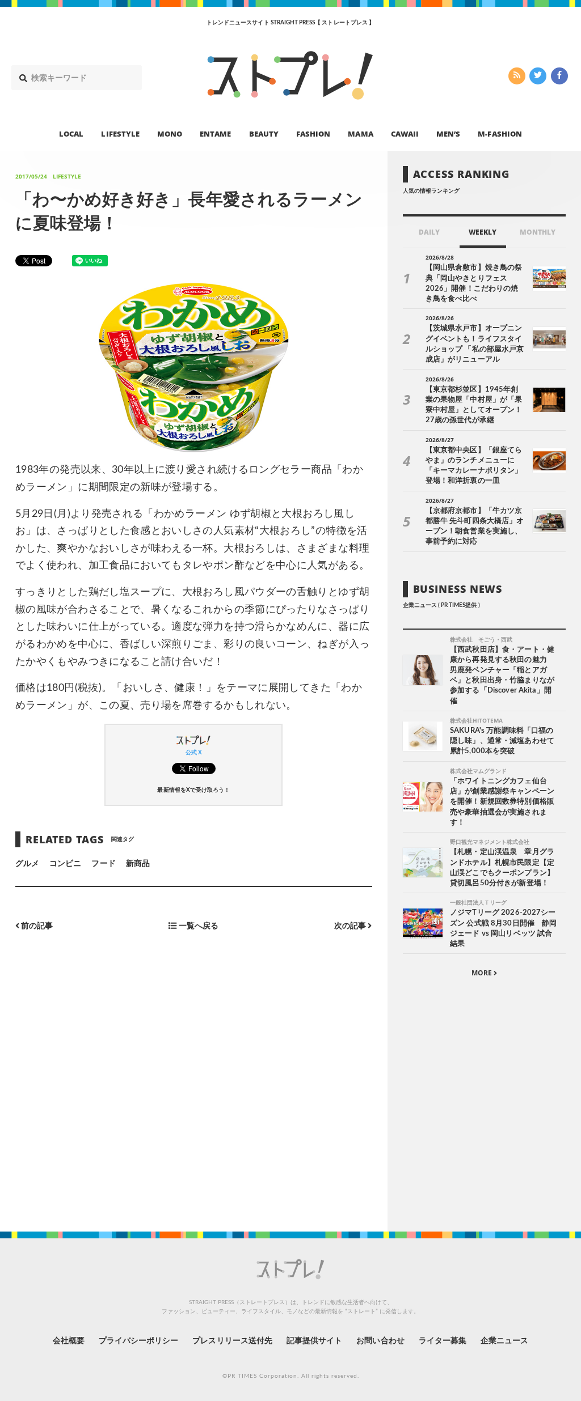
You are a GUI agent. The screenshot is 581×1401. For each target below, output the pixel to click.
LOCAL (71, 134)
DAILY (429, 232)
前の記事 (36, 926)
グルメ (27, 864)
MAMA (360, 134)
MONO (169, 134)
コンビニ (65, 864)
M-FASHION (499, 134)
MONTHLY (537, 232)
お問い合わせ (380, 1341)
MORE (482, 973)
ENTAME (215, 134)
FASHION (313, 134)
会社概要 (69, 1341)
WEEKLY (482, 232)
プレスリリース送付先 (232, 1341)
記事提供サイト (314, 1341)
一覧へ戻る (197, 926)
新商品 (138, 864)
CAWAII (405, 134)
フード (103, 864)
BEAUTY (264, 134)
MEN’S (448, 134)
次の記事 (351, 926)
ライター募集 (442, 1341)
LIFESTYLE (120, 134)
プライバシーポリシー (139, 1341)
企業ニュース (504, 1341)
